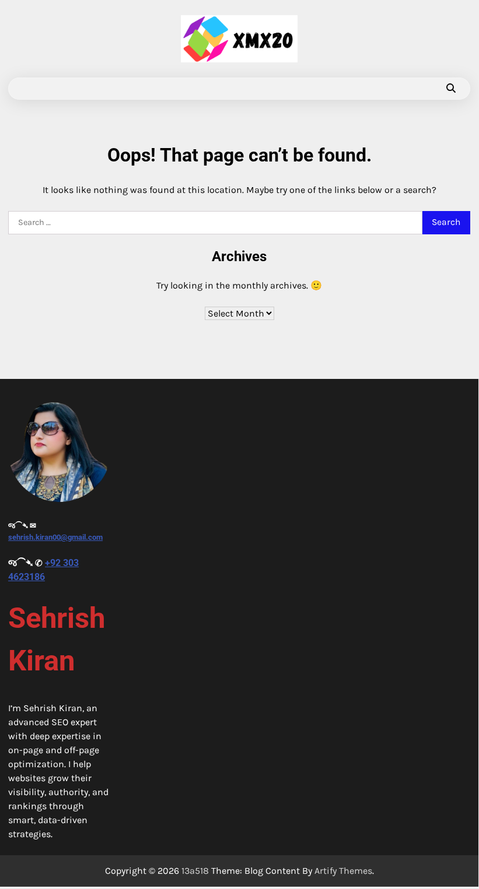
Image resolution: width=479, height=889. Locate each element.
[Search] (450, 88)
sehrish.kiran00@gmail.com (55, 537)
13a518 (195, 870)
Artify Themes (343, 870)
